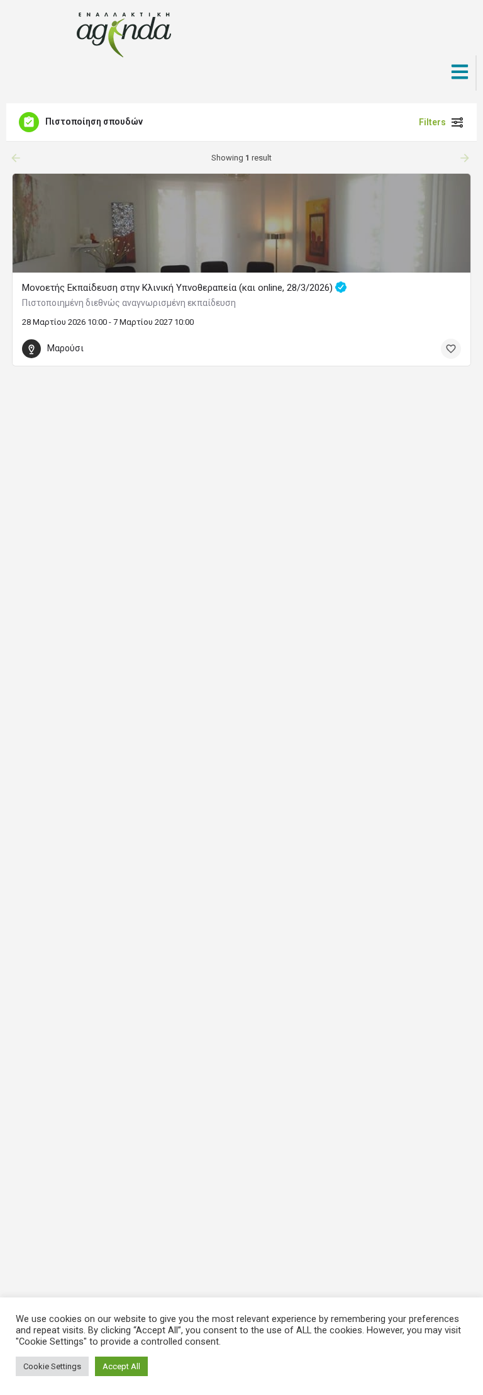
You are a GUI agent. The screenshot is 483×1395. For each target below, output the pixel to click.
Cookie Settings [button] (52, 1366)
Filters (432, 122)
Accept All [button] (121, 1366)
